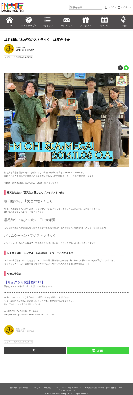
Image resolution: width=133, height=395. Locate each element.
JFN (120, 388)
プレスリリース (36, 388)
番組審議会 (23, 388)
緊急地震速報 (73, 388)
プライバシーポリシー (66, 390)
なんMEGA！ (30, 50)
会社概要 (13, 388)
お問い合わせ (111, 388)
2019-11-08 (20, 47)
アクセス (56, 388)
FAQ (64, 388)
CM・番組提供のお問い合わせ (92, 388)
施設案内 (47, 388)
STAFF (19, 50)
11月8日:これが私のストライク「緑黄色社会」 (38, 39)
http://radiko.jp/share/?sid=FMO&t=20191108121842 (30, 315)
